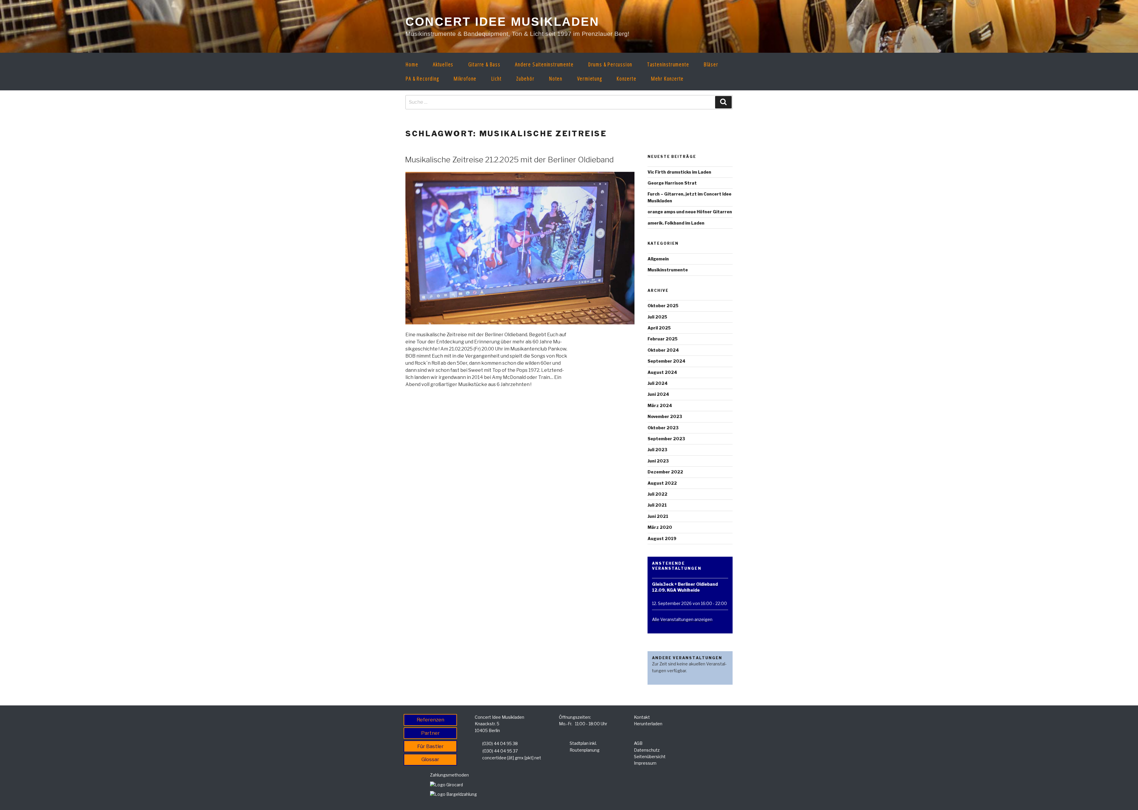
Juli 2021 (657, 505)
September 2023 (666, 438)
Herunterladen (648, 723)
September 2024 (666, 361)
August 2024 (662, 372)
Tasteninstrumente (668, 64)
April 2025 (659, 327)
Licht (496, 78)
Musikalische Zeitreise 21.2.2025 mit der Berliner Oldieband (509, 159)
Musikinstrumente (668, 269)
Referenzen (430, 720)
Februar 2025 (662, 338)
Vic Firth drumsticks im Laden (679, 172)
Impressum (645, 763)
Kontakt (642, 717)
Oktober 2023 (663, 427)
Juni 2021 (658, 516)
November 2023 (665, 416)
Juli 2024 (658, 383)
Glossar (430, 759)
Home (412, 64)
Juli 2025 (657, 316)
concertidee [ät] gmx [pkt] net (511, 757)
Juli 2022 (657, 494)
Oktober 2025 (663, 305)
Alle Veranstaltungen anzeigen (682, 619)
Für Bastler (430, 746)
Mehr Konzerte (667, 78)
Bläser (711, 64)
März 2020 (660, 527)
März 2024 (660, 405)
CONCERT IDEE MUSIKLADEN (502, 21)
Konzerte (626, 78)
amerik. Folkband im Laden (676, 222)
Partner (430, 733)
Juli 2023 (657, 449)
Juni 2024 (658, 394)
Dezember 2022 (665, 471)
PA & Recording (422, 78)
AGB (638, 743)
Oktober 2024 (663, 350)
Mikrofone (465, 78)
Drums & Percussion (610, 64)
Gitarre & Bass (484, 64)
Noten (555, 78)
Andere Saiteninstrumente (544, 64)
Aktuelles (443, 64)
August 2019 (662, 538)
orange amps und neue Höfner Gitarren (690, 211)
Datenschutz (647, 750)
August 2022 (662, 483)
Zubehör (525, 78)
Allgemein (658, 258)
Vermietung (589, 78)
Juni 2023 (658, 460)
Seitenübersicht (650, 756)
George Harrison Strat (672, 182)
